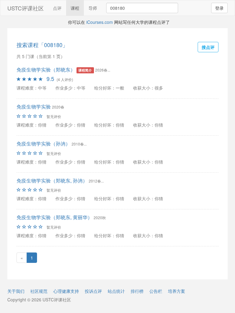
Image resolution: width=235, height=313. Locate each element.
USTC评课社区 (25, 8)
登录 (219, 8)
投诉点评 (93, 291)
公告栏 (155, 291)
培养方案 (176, 291)
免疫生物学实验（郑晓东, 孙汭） (52, 180)
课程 (75, 8)
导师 (92, 8)
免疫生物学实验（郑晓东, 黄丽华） (54, 217)
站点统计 (116, 291)
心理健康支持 (66, 291)
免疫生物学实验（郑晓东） (46, 69)
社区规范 (38, 291)
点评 (57, 8)
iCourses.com (99, 22)
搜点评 (208, 47)
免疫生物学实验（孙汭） (43, 143)
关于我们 (15, 291)
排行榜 (137, 291)
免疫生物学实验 (34, 106)
